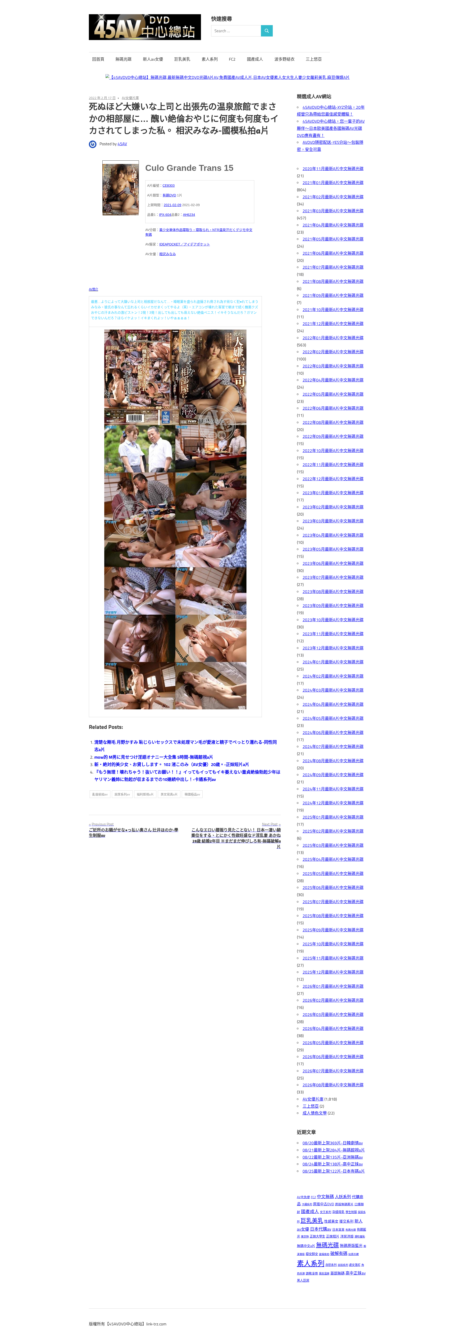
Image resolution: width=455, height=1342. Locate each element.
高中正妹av (356, 1273)
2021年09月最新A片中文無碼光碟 (333, 295)
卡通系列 (307, 1204)
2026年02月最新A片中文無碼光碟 (333, 1000)
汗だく (231, 230)
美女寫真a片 (169, 794)
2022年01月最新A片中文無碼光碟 (333, 338)
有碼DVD (169, 195)
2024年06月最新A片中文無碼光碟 (333, 733)
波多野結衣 (284, 59)
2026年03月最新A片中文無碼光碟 (333, 1014)
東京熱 (305, 1236)
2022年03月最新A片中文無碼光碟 (333, 366)
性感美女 (331, 1221)
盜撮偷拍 (324, 1254)
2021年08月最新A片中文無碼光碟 (333, 281)
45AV (122, 144)
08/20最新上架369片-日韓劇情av (333, 1143)
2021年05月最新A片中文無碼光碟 (333, 239)
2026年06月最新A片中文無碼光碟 (333, 1057)
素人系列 (210, 59)
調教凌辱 (312, 1273)
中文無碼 (325, 1196)
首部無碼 (337, 1273)
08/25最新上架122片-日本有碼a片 (334, 1171)
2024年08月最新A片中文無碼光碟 (333, 761)
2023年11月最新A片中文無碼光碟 (333, 634)
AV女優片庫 (130, 97)
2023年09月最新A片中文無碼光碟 (333, 606)
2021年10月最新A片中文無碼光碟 (333, 310)
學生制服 (351, 1212)
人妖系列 (343, 1196)
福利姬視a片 (145, 794)
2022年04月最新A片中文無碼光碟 (333, 380)
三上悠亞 (314, 59)
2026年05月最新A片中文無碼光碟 (333, 1043)
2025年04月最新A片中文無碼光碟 (333, 859)
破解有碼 (338, 1253)
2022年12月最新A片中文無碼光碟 (333, 479)
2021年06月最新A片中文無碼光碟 (333, 253)
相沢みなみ (167, 254)
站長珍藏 (353, 1254)
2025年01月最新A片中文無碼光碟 (333, 817)
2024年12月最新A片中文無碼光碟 (333, 803)
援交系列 (346, 1221)
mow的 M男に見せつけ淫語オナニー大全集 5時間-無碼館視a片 (153, 757)
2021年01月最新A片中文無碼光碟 (333, 183)
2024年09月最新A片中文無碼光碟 (333, 775)
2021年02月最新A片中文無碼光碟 (333, 197)
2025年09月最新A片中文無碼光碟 (333, 930)
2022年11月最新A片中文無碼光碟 (333, 465)
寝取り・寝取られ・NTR (200, 230)
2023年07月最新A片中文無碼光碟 (333, 577)
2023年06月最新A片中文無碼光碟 (333, 563)
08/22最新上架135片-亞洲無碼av (333, 1157)
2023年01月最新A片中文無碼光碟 (333, 493)
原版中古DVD (323, 1204)
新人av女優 (153, 59)
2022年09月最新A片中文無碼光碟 (333, 436)
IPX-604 (165, 215)
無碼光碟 (123, 59)
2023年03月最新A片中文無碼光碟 (333, 521)
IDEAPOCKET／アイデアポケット (184, 244)
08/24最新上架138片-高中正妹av (333, 1164)
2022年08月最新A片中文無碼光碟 (333, 422)
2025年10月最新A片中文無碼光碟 (333, 944)
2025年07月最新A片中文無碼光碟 (333, 902)
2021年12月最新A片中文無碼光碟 (333, 324)
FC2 (232, 59)
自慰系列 (331, 1265)
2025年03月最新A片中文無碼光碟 (333, 845)
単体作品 (175, 230)
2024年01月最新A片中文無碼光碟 (333, 662)
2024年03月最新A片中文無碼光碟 (333, 690)
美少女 (164, 230)
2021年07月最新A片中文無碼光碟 (333, 267)
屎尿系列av (122, 794)
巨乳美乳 (182, 59)
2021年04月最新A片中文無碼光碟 (333, 225)
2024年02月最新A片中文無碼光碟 (333, 676)
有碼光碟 (351, 1230)
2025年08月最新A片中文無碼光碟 (333, 916)
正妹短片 (332, 1236)
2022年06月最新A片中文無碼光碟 (333, 408)
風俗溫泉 (324, 1273)
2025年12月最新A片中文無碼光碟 (333, 972)
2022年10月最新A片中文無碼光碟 (333, 451)
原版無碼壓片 (344, 1204)
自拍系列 (343, 1265)
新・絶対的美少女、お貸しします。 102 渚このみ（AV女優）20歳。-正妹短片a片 (171, 764)
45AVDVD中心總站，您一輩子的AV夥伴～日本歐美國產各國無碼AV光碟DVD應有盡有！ (331, 128)
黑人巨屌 (303, 1280)
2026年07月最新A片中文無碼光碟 (333, 1071)
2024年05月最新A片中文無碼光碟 (333, 718)
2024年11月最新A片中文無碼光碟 (333, 789)
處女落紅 (354, 1265)
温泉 (222, 230)
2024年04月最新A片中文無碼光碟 (333, 704)
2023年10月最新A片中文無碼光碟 (333, 620)
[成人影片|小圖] (120, 186)
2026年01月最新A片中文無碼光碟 (333, 986)
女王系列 (325, 1212)
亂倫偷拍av (100, 794)
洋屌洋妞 (347, 1236)
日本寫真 (338, 1229)
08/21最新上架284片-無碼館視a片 (334, 1150)
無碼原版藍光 (351, 1245)
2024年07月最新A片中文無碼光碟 (333, 747)
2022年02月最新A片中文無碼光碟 (333, 352)
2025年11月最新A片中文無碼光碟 (333, 958)
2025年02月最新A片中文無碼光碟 (333, 831)
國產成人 (255, 59)
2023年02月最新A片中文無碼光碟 (333, 507)
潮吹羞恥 (360, 1236)
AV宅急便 (303, 1197)
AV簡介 (93, 289)
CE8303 (169, 185)
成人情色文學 (315, 1113)
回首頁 (98, 59)
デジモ (241, 230)
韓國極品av (192, 794)
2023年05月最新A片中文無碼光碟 (333, 549)
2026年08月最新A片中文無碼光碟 (333, 1085)
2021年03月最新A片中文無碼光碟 (333, 211)
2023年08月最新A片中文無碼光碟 (333, 592)
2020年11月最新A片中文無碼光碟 (333, 169)
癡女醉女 (312, 1253)
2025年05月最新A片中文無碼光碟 (333, 873)
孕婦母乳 (338, 1212)
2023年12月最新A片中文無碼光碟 (333, 648)
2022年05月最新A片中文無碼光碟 (333, 394)
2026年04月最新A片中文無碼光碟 (333, 1028)
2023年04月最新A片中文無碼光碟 (333, 535)
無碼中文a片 (306, 1245)
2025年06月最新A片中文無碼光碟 (333, 887)
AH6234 (189, 215)
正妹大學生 (317, 1236)
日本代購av (320, 1229)
